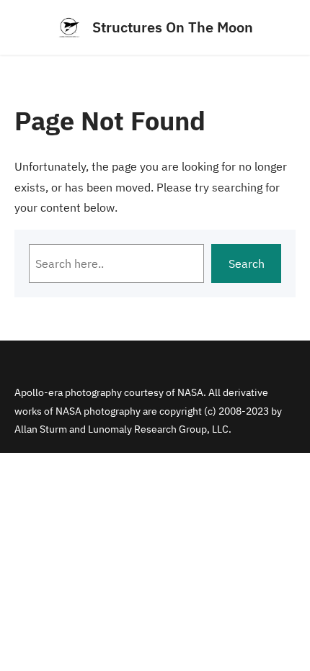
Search (247, 263)
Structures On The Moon (172, 27)
